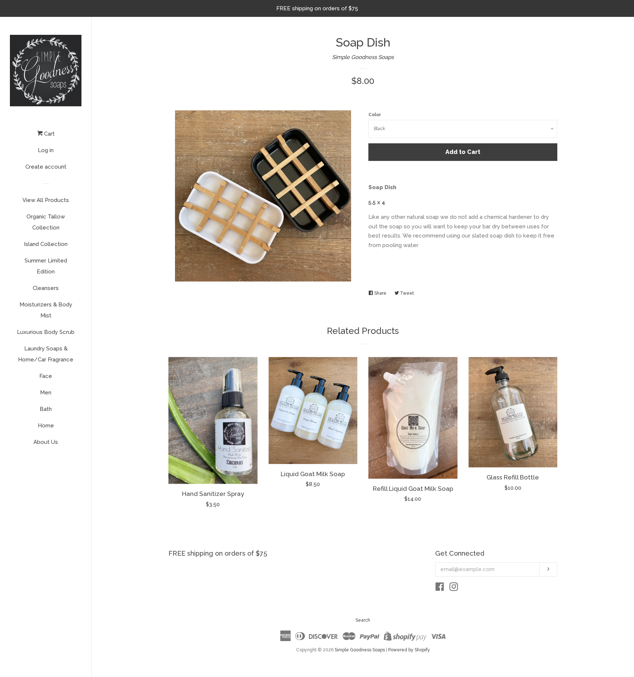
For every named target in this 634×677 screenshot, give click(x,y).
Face (45, 376)
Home (46, 425)
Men (45, 392)
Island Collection (46, 244)
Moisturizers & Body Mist (45, 310)
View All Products (45, 200)
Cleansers (46, 288)
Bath (46, 409)
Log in (46, 150)
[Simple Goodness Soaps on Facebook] (439, 588)
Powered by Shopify (409, 649)
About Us (45, 442)
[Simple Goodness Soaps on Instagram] (453, 588)
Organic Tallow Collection (45, 222)
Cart (49, 133)
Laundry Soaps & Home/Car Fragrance (45, 354)
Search (363, 620)
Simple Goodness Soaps (363, 57)
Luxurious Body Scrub (45, 332)
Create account (45, 166)
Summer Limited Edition (46, 266)
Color (374, 114)
